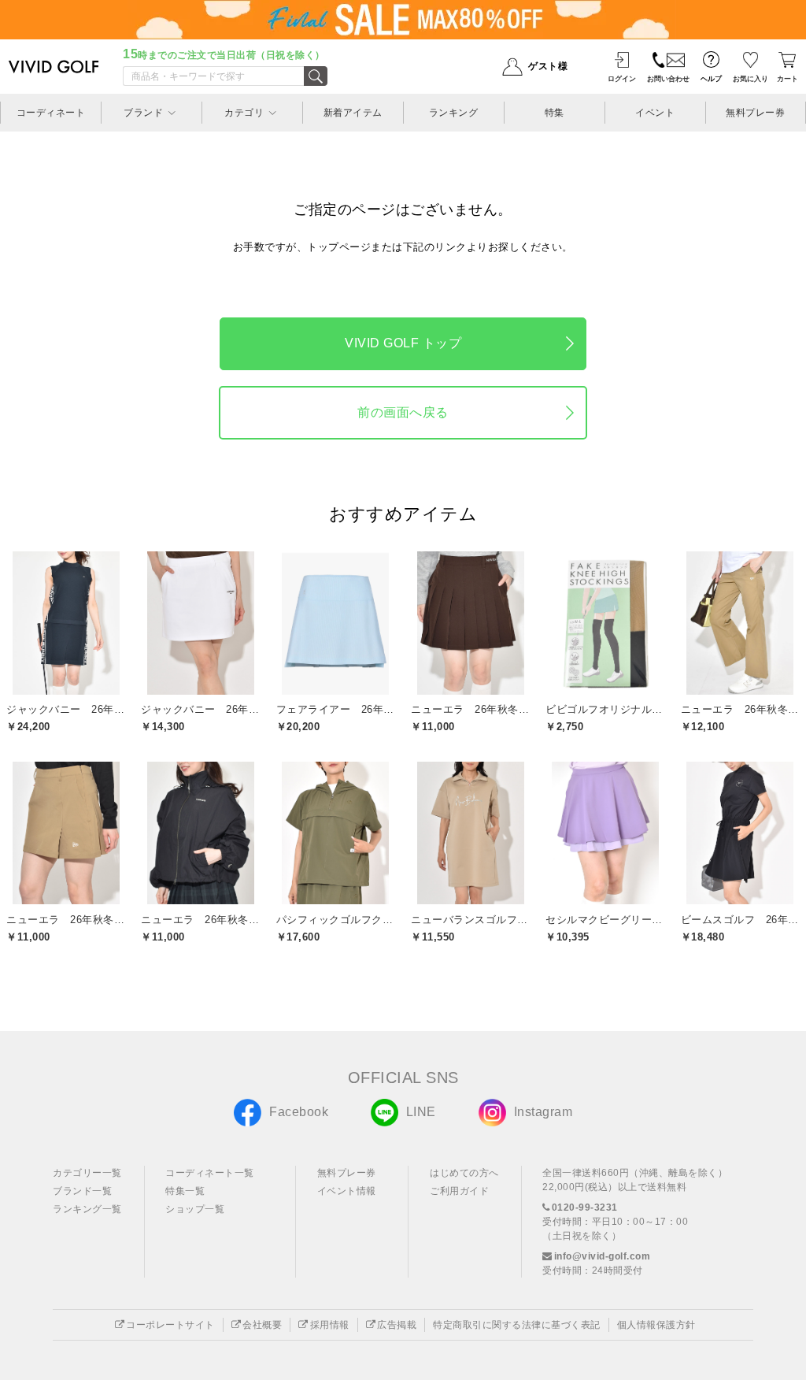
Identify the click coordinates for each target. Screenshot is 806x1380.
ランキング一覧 (87, 1209)
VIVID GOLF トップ (403, 343)
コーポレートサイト (170, 1324)
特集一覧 (185, 1190)
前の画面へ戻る (403, 412)
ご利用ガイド (459, 1190)
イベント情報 (346, 1190)
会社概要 (262, 1324)
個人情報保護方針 (656, 1324)
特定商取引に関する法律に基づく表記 (517, 1324)
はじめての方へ (464, 1172)
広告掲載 (396, 1324)
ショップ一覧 (194, 1209)
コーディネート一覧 (209, 1172)
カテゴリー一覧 (87, 1172)
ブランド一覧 (82, 1190)
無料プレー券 (346, 1172)
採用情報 (329, 1324)
